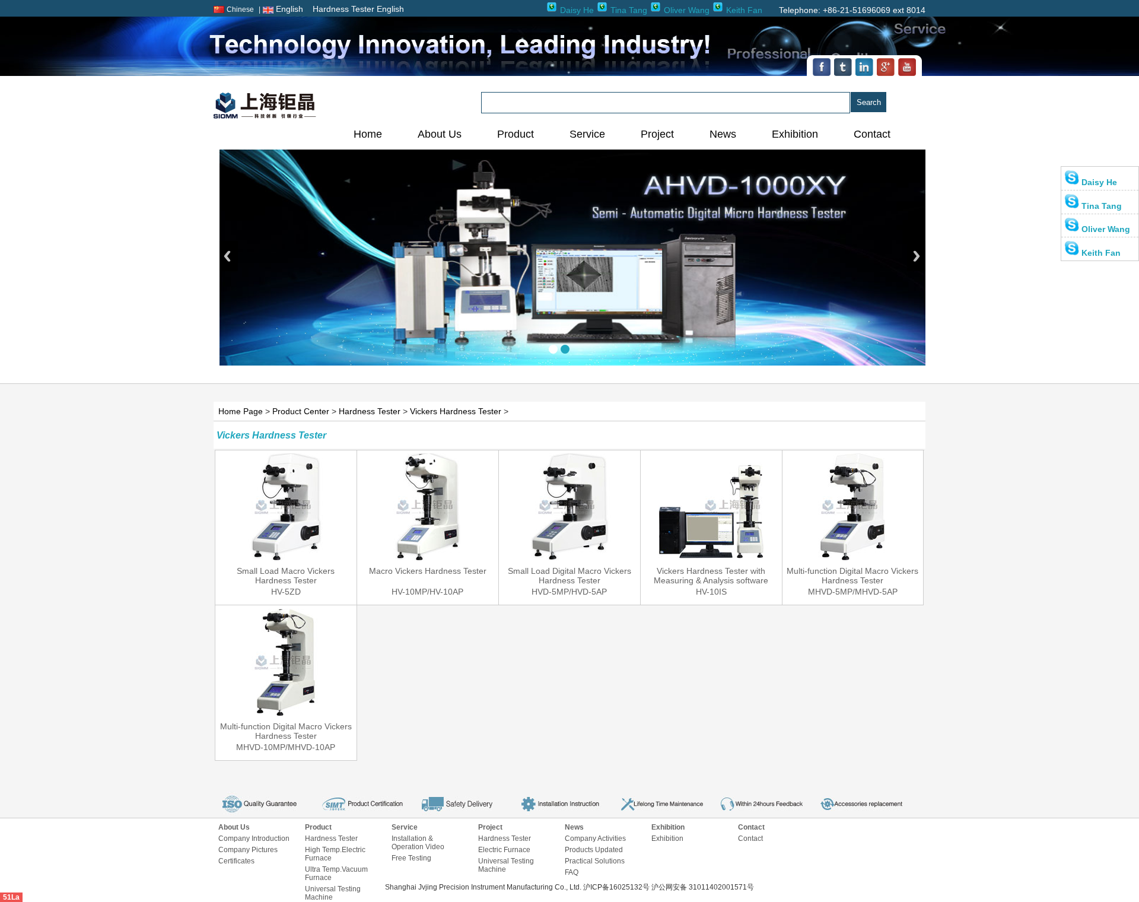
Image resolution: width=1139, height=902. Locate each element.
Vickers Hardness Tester (455, 411)
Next (916, 256)
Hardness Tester (369, 411)
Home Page (240, 411)
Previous (228, 256)
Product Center (300, 411)
